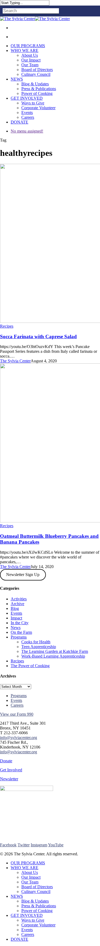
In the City (20, 623)
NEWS (17, 896)
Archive (17, 603)
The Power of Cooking (30, 665)
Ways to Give (32, 920)
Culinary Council (35, 891)
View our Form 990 (16, 714)
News (16, 627)
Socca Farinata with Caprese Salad (38, 336)
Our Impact (31, 877)
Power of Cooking (37, 910)
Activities (19, 599)
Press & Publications (38, 906)
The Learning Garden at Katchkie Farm (54, 651)
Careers (17, 705)
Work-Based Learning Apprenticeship (53, 656)
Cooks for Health (35, 642)
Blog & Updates (35, 901)
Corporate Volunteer (38, 925)
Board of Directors (37, 887)
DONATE (19, 939)
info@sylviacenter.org (18, 737)
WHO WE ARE (24, 867)
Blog (15, 608)
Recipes (6, 326)
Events (16, 613)
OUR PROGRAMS (28, 863)
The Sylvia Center (15, 361)
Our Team (29, 882)
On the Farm (21, 632)
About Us (29, 872)
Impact (16, 618)
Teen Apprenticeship (38, 646)
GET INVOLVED (27, 915)
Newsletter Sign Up (22, 574)
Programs (19, 637)
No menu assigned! (27, 131)
